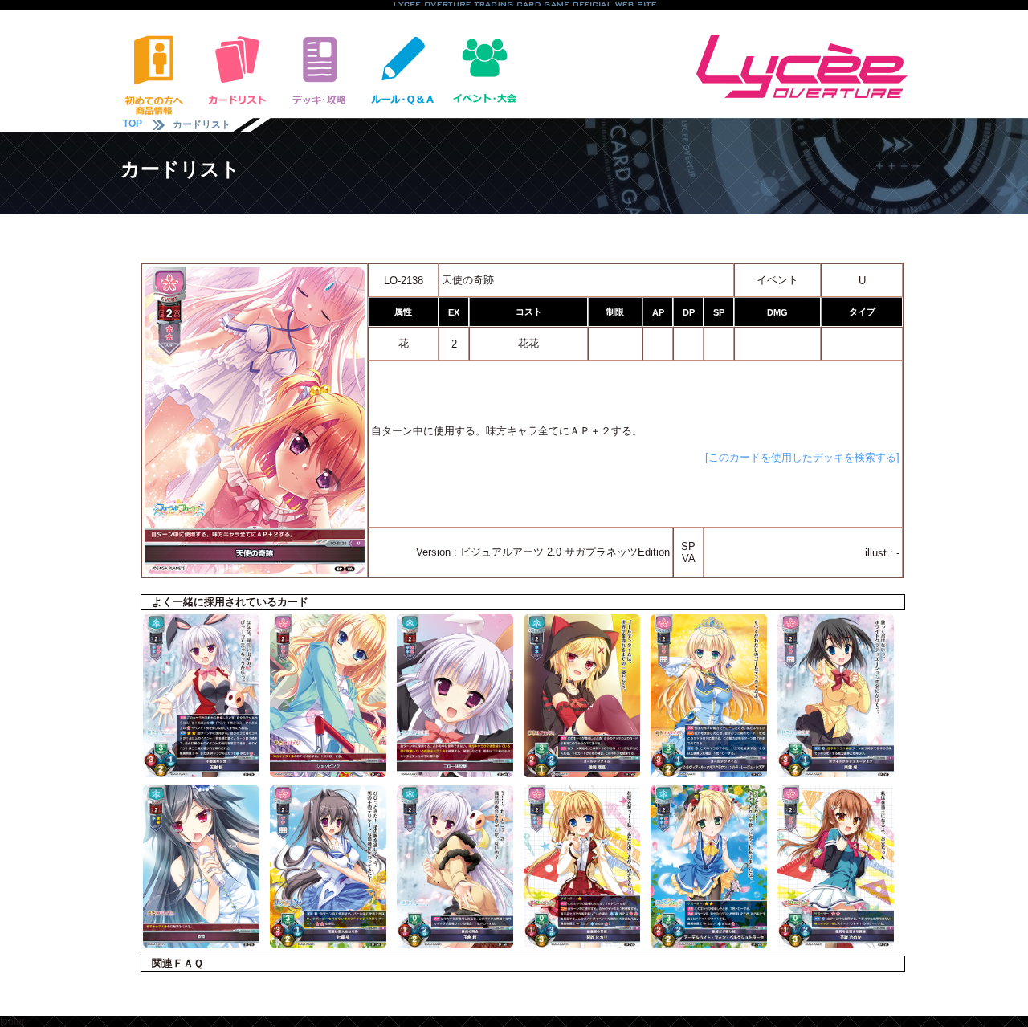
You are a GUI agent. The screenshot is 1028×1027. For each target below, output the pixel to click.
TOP (132, 123)
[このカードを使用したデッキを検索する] (802, 457)
